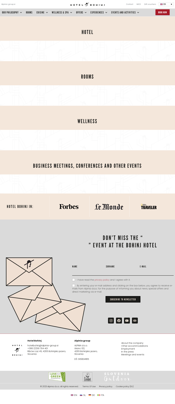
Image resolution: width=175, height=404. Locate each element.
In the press (127, 351)
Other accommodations (134, 346)
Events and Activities (123, 12)
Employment (128, 349)
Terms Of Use (89, 386)
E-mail (143, 266)
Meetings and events (132, 354)
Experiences (97, 12)
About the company (132, 343)
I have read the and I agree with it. (103, 279)
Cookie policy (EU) (125, 386)
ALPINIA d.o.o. (81, 345)
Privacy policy (105, 386)
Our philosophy (10, 12)
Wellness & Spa (60, 12)
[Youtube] (127, 321)
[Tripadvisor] (135, 321)
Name (74, 266)
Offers (79, 12)
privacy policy (102, 279)
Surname (110, 266)
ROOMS (29, 12)
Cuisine (41, 12)
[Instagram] (111, 321)
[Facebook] (119, 321)
